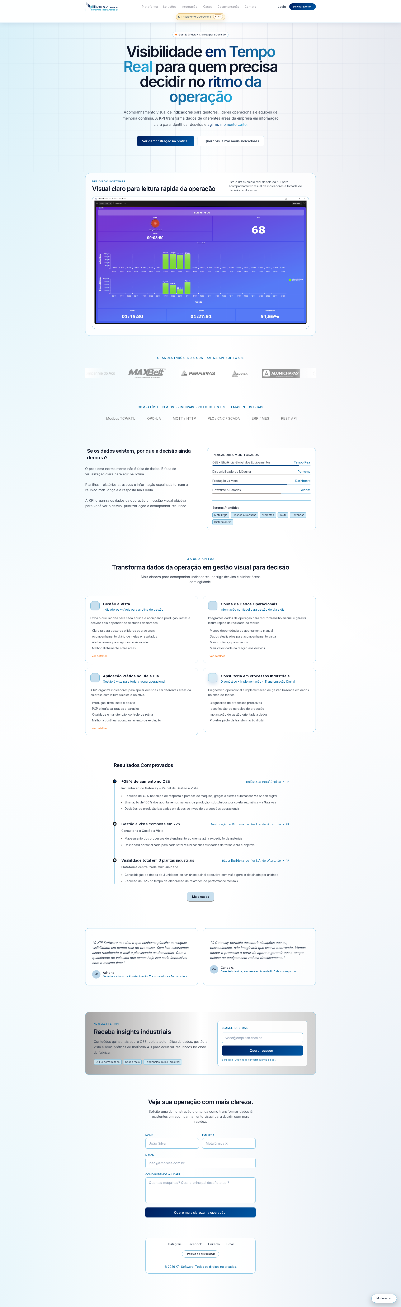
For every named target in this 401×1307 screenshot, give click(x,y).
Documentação (228, 6)
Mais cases (200, 896)
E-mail (149, 1154)
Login (282, 6)
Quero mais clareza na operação (200, 1212)
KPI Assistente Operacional (198, 17)
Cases (207, 6)
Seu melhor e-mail (235, 1027)
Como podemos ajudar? (162, 1174)
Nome (149, 1135)
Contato (250, 6)
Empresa (208, 1135)
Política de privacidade (201, 1253)
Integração (189, 6)
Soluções (169, 6)
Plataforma (150, 6)
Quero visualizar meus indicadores (231, 141)
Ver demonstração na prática (165, 141)
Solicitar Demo (302, 6)
